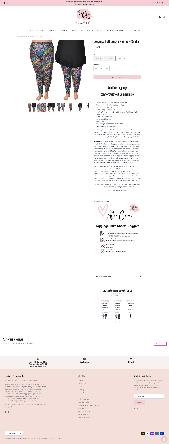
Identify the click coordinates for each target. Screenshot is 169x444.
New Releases (51, 30)
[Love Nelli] (84, 16)
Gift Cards (89, 30)
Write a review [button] (160, 344)
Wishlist (99, 30)
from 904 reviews (117, 296)
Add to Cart (117, 77)
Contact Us (82, 384)
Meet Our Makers (84, 402)
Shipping (81, 390)
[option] (58, 70)
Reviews (81, 408)
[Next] (87, 70)
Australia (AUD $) (158, 3)
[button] (116, 322)
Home (31, 30)
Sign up (139, 402)
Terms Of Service (84, 411)
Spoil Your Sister (76, 30)
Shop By (40, 30)
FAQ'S (80, 387)
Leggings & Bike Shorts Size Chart (90, 405)
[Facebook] (4, 3)
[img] (117, 293)
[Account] (159, 16)
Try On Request (134, 30)
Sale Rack (63, 30)
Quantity (96, 64)
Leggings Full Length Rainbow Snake (32, 36)
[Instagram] (7, 3)
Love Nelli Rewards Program (115, 30)
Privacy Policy (83, 414)
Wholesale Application (86, 417)
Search (80, 380)
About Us (81, 393)
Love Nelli (12, 438)
